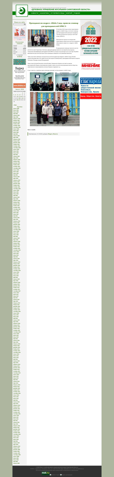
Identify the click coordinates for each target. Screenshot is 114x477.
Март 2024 (15, 157)
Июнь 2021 (16, 214)
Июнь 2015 (16, 337)
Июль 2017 (16, 294)
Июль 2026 (16, 110)
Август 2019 (16, 251)
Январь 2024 (16, 161)
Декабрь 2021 (16, 204)
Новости (55, 134)
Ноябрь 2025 (16, 123)
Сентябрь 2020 (16, 229)
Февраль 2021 (16, 221)
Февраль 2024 (16, 159)
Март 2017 (15, 301)
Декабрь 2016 (16, 306)
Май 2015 (15, 338)
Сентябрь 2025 (16, 127)
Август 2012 (16, 395)
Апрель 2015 (16, 340)
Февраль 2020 (16, 241)
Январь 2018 (16, 284)
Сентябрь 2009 (16, 454)
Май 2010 (15, 441)
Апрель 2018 (16, 279)
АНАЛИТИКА (44, 13)
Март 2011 (15, 424)
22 (22, 98)
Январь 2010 (16, 447)
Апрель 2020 (16, 238)
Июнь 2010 (16, 439)
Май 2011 (15, 420)
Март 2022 (15, 198)
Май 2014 (15, 359)
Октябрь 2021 (16, 207)
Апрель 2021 (16, 217)
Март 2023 (15, 178)
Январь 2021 (16, 222)
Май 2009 (15, 461)
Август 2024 (16, 149)
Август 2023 (16, 169)
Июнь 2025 (16, 132)
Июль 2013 (16, 376)
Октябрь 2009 (16, 453)
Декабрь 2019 (16, 244)
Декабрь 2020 (16, 224)
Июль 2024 (16, 151)
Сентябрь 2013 (16, 372)
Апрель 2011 (16, 422)
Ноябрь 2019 (16, 246)
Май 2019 (15, 256)
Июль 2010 (16, 437)
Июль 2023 (16, 171)
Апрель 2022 (16, 197)
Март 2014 (15, 362)
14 (21, 96)
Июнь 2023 (16, 173)
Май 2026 (15, 113)
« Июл (15, 105)
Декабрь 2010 (16, 429)
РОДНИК (77, 13)
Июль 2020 (16, 233)
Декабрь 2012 (16, 388)
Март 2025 (15, 137)
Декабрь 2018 (16, 265)
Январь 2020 (16, 243)
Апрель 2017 (16, 299)
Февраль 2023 (16, 180)
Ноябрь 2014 (16, 349)
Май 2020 (15, 236)
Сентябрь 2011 (16, 413)
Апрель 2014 (16, 360)
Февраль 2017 (16, 303)
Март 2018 (15, 280)
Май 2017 (15, 297)
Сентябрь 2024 (16, 147)
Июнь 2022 (16, 193)
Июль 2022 (16, 192)
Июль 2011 (15, 417)
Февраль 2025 (16, 139)
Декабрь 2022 (16, 183)
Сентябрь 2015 (16, 332)
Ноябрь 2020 (16, 226)
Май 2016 (15, 318)
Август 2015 (16, 333)
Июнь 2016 (16, 316)
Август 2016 (16, 313)
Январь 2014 (16, 366)
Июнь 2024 (16, 152)
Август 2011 (16, 415)
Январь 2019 (16, 263)
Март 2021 (15, 219)
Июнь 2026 (16, 111)
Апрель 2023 (16, 176)
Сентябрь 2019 (16, 250)
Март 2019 (15, 260)
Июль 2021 (16, 212)
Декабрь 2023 (16, 163)
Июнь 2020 (16, 234)
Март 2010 (15, 444)
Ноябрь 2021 (16, 205)
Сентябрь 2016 (16, 311)
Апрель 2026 (16, 115)
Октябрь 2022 (16, 186)
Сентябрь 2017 (16, 291)
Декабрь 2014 (16, 347)
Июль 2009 (16, 458)
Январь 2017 (16, 304)
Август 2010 (16, 436)
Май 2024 (15, 154)
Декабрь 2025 (16, 122)
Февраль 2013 (16, 384)
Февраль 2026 (16, 118)
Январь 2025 (16, 140)
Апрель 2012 (16, 401)
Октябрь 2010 (16, 432)
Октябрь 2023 (16, 166)
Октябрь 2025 (16, 125)
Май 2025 (15, 134)
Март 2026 (15, 117)
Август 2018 (16, 272)
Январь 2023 (16, 181)
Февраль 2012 (16, 405)
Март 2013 (15, 383)
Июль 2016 (16, 314)
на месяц (19, 56)
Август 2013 (16, 374)
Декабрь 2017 (16, 285)
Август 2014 (16, 354)
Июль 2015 (16, 335)
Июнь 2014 (16, 357)
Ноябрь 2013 (16, 369)
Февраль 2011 (16, 425)
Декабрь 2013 (16, 367)
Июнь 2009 (16, 459)
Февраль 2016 (16, 323)
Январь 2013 (16, 386)
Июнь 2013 (16, 378)
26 (17, 100)
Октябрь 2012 (16, 391)
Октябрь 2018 (16, 268)
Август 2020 (16, 231)
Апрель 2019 (16, 258)
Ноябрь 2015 (16, 328)
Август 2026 (16, 108)
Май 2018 (15, 277)
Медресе (50, 134)
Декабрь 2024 (16, 142)
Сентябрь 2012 (16, 393)
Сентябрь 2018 (16, 270)
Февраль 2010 (16, 446)
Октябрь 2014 (16, 350)
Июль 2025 (16, 130)
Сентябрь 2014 (16, 352)
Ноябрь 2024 (16, 144)
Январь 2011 (16, 427)
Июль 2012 (16, 396)
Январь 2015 (16, 345)
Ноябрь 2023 (16, 164)
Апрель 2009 (16, 463)
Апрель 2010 (16, 442)
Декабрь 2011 (16, 408)
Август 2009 (16, 456)
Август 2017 (16, 292)
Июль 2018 (16, 273)
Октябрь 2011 (16, 412)
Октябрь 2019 (16, 248)
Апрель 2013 (16, 381)
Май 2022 (15, 195)
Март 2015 (15, 342)
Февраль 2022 (16, 200)
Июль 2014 (16, 355)
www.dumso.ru (67, 470)
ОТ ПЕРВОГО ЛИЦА (57, 13)
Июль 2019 (16, 253)
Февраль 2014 (16, 364)
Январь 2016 (16, 325)
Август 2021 (16, 210)
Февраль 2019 (16, 262)
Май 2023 (15, 175)
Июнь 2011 (15, 418)
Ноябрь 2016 (16, 308)
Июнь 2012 (16, 398)
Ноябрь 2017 (16, 287)
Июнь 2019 (16, 255)
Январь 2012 (16, 407)
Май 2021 (15, 215)
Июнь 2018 (16, 275)
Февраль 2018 (16, 282)
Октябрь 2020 (16, 227)
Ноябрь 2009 (16, 451)
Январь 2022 (16, 202)
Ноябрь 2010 (16, 430)
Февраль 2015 (16, 343)
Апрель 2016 (16, 320)
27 (19, 100)
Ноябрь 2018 (16, 267)
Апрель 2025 (16, 135)
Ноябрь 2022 (16, 185)
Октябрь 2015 (16, 330)
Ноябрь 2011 (16, 410)
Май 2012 (15, 400)
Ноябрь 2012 (16, 389)
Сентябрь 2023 (16, 168)
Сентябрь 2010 (16, 434)
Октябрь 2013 (16, 371)
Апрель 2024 (16, 156)
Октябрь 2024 (16, 146)
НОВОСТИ (34, 13)
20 (19, 98)
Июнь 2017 (16, 296)
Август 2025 (16, 129)
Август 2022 (16, 190)
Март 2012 (15, 403)
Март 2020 (15, 239)
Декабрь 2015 (16, 326)
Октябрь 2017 (16, 289)
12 (17, 96)
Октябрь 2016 (16, 309)
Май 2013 (15, 379)
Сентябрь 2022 (16, 188)
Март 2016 (15, 321)
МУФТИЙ (69, 13)
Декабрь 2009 (16, 449)
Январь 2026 (16, 120)
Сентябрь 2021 (16, 209)
